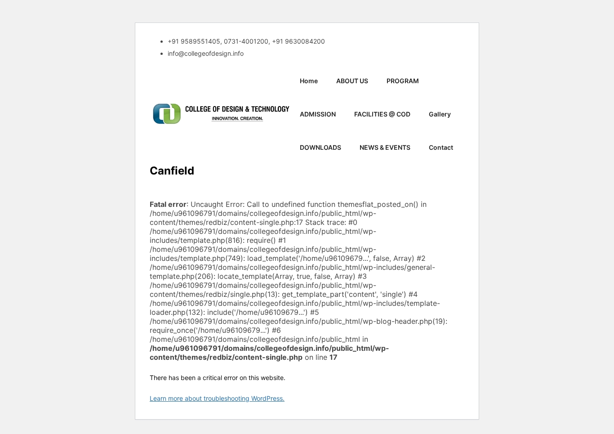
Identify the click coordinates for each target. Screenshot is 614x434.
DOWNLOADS (320, 147)
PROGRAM (403, 81)
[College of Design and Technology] (221, 114)
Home (309, 81)
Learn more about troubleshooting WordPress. (217, 398)
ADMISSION (318, 114)
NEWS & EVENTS (385, 147)
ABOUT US (352, 81)
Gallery (440, 114)
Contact (441, 147)
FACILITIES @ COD (382, 114)
